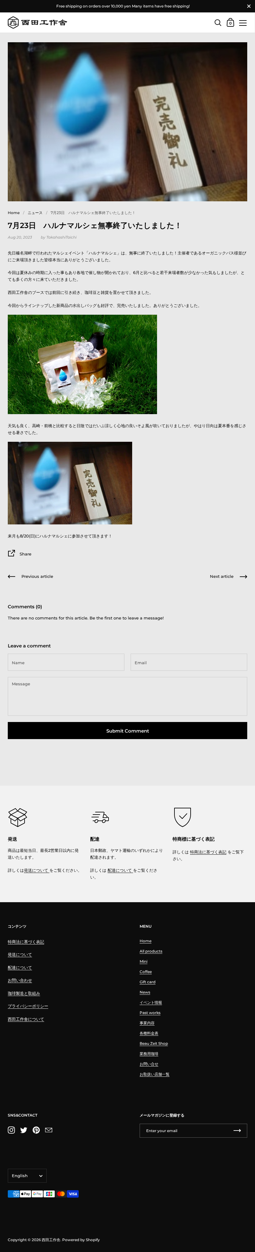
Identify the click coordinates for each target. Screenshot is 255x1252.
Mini (143, 961)
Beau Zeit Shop (154, 1043)
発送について (36, 870)
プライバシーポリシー (28, 1005)
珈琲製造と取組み (24, 993)
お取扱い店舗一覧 (154, 1074)
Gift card (147, 982)
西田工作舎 (51, 1239)
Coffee (146, 971)
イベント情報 (151, 1002)
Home (14, 212)
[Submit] (237, 1131)
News (145, 992)
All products (151, 951)
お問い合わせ (20, 980)
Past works (150, 1012)
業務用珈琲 (149, 1053)
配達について (120, 870)
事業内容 (147, 1023)
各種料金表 (149, 1033)
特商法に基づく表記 (208, 851)
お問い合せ (149, 1064)
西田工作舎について (26, 1019)
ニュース (35, 212)
